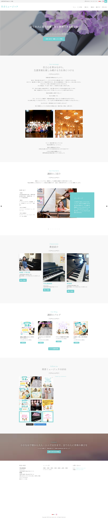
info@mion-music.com (81, 468)
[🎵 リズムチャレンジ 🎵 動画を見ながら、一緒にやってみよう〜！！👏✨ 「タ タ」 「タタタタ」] (36, 381)
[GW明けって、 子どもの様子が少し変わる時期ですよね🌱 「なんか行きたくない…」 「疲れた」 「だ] (24, 393)
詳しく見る (23, 280)
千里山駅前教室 (47, 283)
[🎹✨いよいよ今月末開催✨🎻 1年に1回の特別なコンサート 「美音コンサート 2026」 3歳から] (36, 393)
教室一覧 (86, 7)
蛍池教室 (69, 283)
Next (106, 206)
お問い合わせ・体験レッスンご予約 (54, 39)
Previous (1, 206)
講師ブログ (98, 7)
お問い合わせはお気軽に (54, 451)
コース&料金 (79, 7)
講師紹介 (92, 7)
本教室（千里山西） (25, 272)
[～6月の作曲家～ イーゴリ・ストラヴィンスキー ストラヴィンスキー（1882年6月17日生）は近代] (47, 416)
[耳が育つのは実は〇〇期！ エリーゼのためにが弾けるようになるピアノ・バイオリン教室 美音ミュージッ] (24, 416)
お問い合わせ (104, 7)
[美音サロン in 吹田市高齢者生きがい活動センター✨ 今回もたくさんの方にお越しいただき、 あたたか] (47, 393)
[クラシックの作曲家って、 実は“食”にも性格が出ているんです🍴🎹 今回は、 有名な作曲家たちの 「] (47, 381)
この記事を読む (23, 342)
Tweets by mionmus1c (60, 376)
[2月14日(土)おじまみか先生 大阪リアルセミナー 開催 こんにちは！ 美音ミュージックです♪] (47, 405)
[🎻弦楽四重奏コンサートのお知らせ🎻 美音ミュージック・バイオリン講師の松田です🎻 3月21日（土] (36, 405)
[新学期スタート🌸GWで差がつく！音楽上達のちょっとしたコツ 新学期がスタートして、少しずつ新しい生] (24, 405)
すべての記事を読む (54, 348)
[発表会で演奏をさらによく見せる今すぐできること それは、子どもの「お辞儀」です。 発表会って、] (24, 381)
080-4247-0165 (79, 469)
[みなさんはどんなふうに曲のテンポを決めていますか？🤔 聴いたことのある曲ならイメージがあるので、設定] (36, 416)
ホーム (74, 7)
